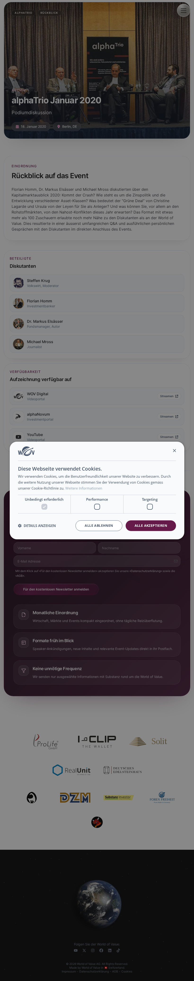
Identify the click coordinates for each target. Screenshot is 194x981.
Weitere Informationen (83, 488)
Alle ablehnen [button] (99, 525)
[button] (37, 525)
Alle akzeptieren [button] (151, 525)
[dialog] (97, 490)
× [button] (174, 451)
